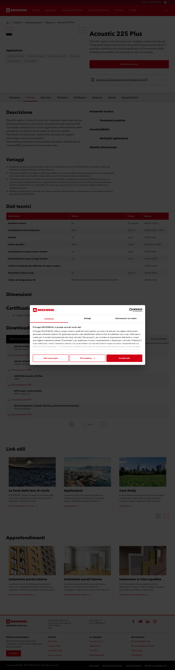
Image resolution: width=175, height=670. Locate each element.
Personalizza (86, 358)
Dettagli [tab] (87, 318)
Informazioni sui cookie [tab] (125, 318)
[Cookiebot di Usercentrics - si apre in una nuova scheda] (131, 310)
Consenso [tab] (49, 319)
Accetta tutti (124, 358)
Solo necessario (50, 358)
